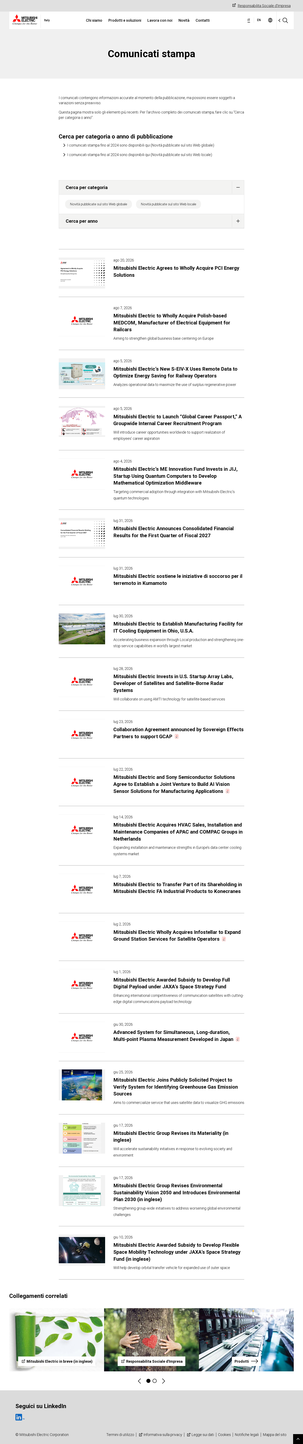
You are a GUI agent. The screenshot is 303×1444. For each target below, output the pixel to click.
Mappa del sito (275, 1434)
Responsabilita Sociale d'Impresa (264, 6)
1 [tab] (148, 1381)
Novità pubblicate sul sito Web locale (168, 204)
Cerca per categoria (87, 187)
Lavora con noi (159, 20)
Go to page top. (298, 1439)
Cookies (224, 1434)
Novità (184, 20)
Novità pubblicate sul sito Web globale (98, 204)
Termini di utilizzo (120, 1434)
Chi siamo (94, 20)
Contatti (203, 20)
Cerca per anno (82, 221)
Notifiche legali (247, 1434)
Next (163, 1381)
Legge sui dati (202, 1434)
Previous (140, 1381)
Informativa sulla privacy (162, 1434)
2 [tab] (155, 1381)
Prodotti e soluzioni (124, 20)
